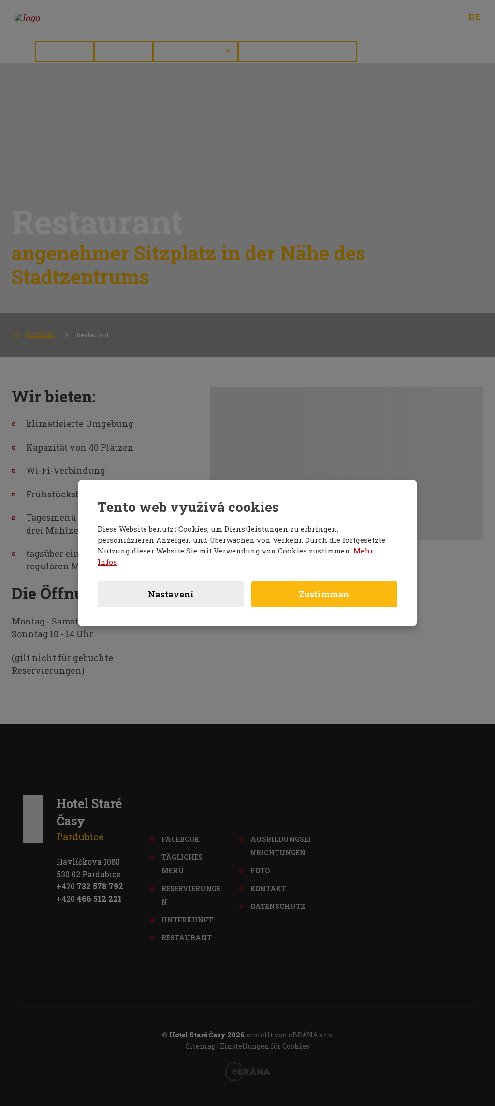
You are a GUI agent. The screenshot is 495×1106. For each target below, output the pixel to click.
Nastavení (171, 594)
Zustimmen (324, 594)
